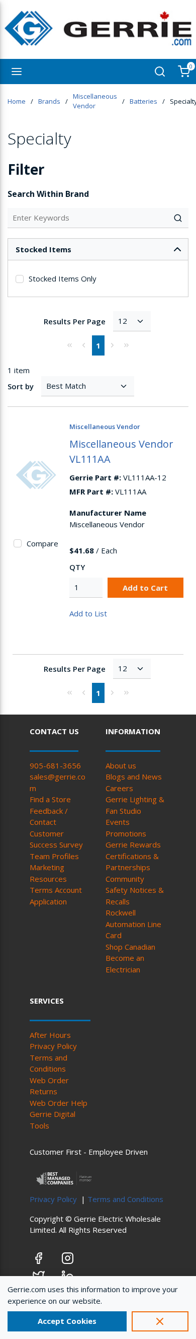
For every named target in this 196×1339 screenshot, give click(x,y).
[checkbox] (20, 279)
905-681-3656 (55, 765)
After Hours (50, 1035)
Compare (42, 543)
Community (125, 879)
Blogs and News (134, 776)
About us (121, 765)
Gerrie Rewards (133, 844)
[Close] (160, 1321)
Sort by (21, 386)
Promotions (126, 833)
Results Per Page (75, 321)
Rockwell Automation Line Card (133, 923)
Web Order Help (58, 1103)
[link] (70, 345)
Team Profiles (54, 856)
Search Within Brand (48, 193)
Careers (119, 788)
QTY (77, 567)
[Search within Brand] (178, 218)
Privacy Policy (53, 1046)
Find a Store (50, 799)
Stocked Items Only (62, 278)
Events (118, 822)
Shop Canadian (130, 947)
